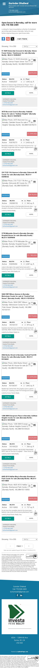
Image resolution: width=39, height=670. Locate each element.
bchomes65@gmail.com (17, 12)
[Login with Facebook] (3, 40)
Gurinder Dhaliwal (18, 3)
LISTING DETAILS (8, 93)
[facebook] (18, 595)
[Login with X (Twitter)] (12, 40)
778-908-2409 (13, 10)
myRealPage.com (22, 652)
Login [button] (22, 38)
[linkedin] (21, 595)
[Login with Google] (8, 40)
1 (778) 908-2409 (8, 103)
